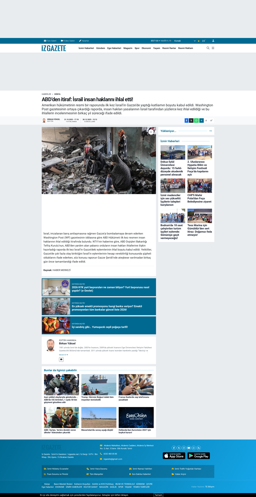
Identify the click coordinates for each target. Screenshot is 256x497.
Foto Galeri (51, 41)
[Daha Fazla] (201, 120)
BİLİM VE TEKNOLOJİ (125, 484)
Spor (137, 48)
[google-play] (198, 455)
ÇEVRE (149, 484)
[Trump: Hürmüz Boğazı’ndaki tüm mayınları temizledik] (98, 384)
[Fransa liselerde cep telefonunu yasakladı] (136, 384)
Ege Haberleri (114, 48)
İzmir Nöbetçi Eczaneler (58, 469)
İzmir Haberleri (86, 48)
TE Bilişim (209, 487)
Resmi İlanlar (169, 48)
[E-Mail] (61, 359)
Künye (47, 484)
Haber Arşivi (180, 474)
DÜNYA (57, 94)
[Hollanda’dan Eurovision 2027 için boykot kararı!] (136, 417)
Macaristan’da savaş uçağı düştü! (97, 430)
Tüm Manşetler (96, 474)
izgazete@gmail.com (113, 459)
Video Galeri (69, 41)
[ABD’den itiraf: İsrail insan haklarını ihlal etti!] (99, 160)
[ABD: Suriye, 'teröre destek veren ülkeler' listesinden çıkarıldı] (61, 417)
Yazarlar (85, 41)
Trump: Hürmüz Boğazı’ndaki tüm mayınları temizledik (97, 398)
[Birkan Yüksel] (50, 345)
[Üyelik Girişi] (212, 41)
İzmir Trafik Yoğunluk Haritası (188, 469)
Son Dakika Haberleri (141, 474)
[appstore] (174, 455)
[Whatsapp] (193, 448)
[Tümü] (210, 131)
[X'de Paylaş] (191, 120)
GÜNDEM (140, 484)
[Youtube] (189, 448)
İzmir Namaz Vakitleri (142, 469)
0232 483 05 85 (110, 454)
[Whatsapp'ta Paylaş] (196, 120)
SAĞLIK (113, 487)
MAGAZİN (103, 487)
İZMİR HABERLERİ (74, 487)
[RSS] (198, 448)
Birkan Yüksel (67, 343)
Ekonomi (146, 48)
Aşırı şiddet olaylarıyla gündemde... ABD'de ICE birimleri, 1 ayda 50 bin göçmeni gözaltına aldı (61, 399)
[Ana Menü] (213, 48)
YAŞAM (128, 487)
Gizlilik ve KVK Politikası (103, 484)
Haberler (46, 94)
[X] (179, 448)
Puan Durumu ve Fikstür (57, 474)
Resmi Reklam (185, 48)
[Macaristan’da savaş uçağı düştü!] (98, 417)
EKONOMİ (59, 487)
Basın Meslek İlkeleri (63, 484)
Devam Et (62, 355)
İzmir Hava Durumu (98, 469)
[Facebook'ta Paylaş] (186, 120)
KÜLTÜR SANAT (91, 487)
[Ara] (208, 48)
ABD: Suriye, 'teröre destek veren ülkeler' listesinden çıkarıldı (60, 431)
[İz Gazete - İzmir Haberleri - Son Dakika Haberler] (54, 48)
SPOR (120, 487)
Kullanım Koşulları (82, 484)
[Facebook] (174, 448)
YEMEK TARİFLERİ (141, 487)
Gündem (100, 48)
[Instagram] (184, 448)
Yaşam (156, 48)
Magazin (127, 48)
